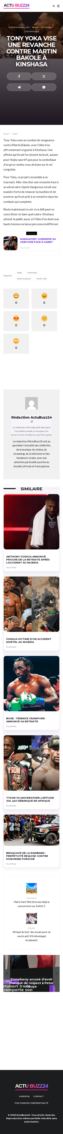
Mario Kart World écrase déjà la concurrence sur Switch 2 (31, 902)
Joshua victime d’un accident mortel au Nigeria (28, 641)
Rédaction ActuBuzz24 (19, 27)
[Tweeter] (44, 76)
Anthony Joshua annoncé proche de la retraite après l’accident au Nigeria (28, 559)
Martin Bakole (24, 279)
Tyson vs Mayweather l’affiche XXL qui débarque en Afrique (30, 799)
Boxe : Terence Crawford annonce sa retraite (25, 720)
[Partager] (19, 76)
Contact (38, 1096)
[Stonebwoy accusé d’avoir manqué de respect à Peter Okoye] (31, 973)
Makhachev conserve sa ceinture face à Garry (38, 241)
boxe (20, 273)
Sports (35, 27)
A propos (24, 1096)
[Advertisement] (31, 1028)
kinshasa (33, 273)
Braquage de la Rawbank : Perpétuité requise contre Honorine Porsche (27, 856)
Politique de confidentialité (31, 1103)
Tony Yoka (42, 279)
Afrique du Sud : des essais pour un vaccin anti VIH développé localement (32, 934)
